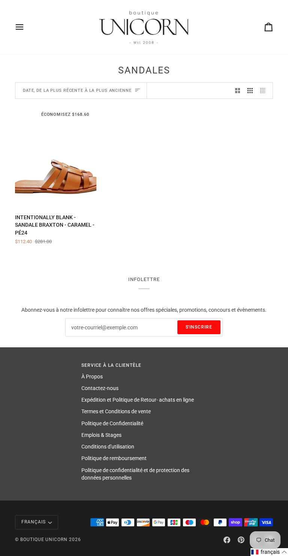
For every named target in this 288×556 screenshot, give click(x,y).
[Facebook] (227, 540)
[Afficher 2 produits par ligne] (237, 91)
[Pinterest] (241, 540)
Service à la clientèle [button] (111, 365)
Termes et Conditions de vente (116, 411)
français (33, 522)
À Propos (92, 377)
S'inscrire (199, 327)
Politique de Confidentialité (112, 423)
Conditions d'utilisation (107, 447)
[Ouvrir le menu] (26, 27)
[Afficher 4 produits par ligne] (264, 91)
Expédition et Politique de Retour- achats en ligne (137, 400)
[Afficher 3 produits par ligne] (250, 91)
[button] (269, 552)
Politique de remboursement (114, 458)
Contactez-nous (99, 388)
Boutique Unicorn (44, 539)
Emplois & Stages (101, 435)
